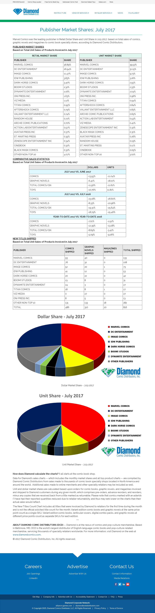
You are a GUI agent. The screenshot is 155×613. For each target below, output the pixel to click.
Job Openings (33, 573)
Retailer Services (103, 13)
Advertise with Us (65, 597)
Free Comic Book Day (52, 2)
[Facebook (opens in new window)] (116, 584)
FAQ (112, 597)
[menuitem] (60, 13)
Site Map (36, 597)
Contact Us (102, 597)
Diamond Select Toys (88, 2)
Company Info (48, 597)
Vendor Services (80, 13)
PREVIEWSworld (18, 2)
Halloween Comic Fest (70, 2)
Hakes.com (102, 2)
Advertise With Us (77, 573)
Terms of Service (116, 608)
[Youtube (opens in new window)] (127, 584)
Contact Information (122, 573)
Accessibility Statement (85, 597)
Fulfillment (134, 13)
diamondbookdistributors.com (87, 606)
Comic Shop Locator (34, 2)
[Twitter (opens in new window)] (120, 584)
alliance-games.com (64, 606)
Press (120, 597)
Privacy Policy (100, 608)
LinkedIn (33, 578)
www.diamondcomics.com (27, 534)
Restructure (60, 13)
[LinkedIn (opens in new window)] (123, 584)
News (120, 13)
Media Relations (122, 578)
